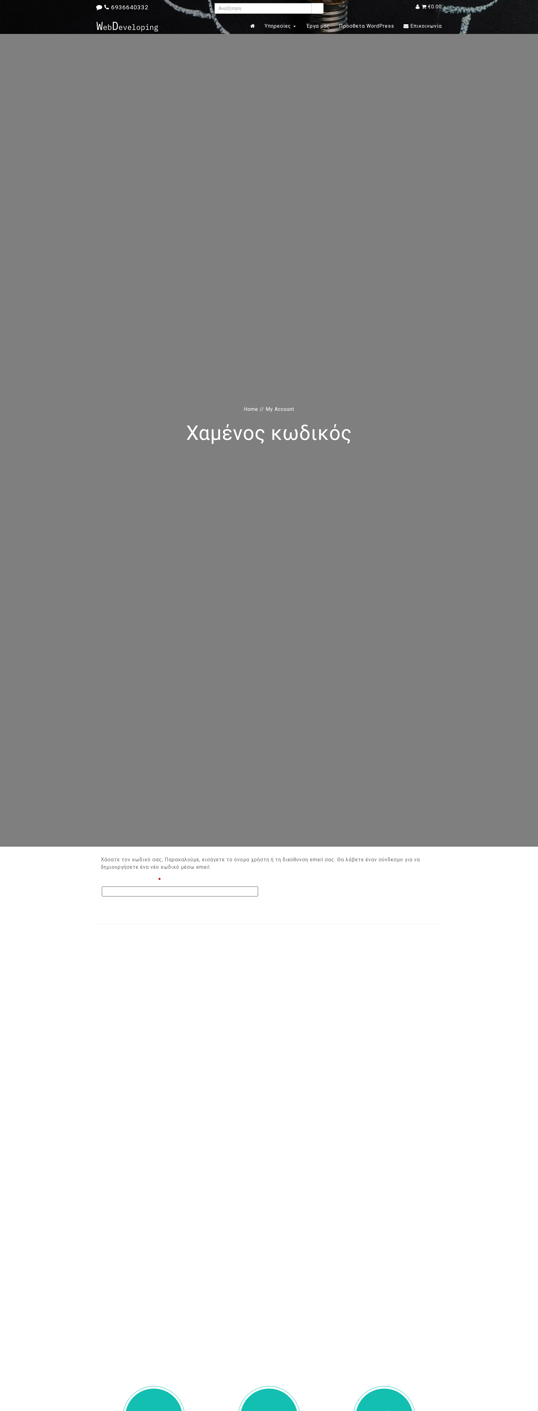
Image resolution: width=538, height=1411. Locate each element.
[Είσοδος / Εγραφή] (418, 7)
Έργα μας (317, 26)
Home (251, 409)
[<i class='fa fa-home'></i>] (253, 26)
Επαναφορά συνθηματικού (136, 906)
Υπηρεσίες (279, 26)
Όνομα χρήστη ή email (145, 880)
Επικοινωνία (425, 26)
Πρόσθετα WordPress (366, 26)
